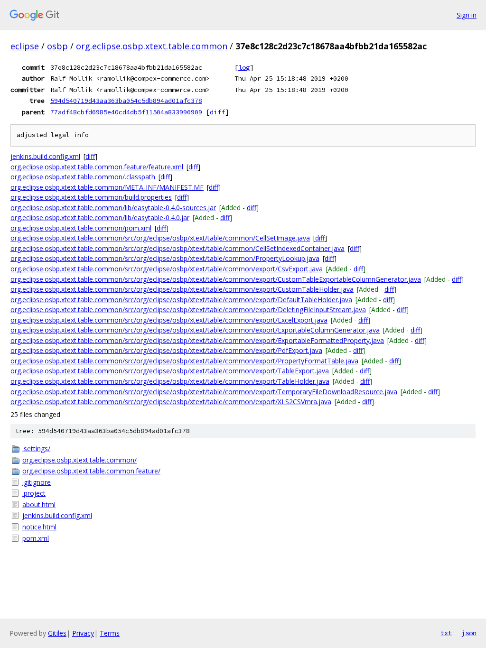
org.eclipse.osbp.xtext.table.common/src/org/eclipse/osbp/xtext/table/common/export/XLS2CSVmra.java (170, 401)
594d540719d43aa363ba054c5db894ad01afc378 (126, 100)
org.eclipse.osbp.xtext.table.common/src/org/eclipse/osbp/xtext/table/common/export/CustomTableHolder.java (182, 289)
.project (34, 493)
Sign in (467, 14)
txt (446, 633)
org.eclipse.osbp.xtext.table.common (151, 46)
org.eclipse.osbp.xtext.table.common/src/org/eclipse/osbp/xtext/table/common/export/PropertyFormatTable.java (184, 360)
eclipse (24, 46)
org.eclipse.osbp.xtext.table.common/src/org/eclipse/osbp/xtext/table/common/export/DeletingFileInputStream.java (188, 309)
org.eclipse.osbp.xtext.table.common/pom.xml (80, 227)
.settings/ (36, 448)
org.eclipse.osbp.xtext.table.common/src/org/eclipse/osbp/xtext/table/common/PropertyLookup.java (164, 258)
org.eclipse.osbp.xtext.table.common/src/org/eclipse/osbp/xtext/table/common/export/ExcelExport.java (168, 319)
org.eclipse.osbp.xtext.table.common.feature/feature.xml (96, 166)
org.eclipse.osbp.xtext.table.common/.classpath (82, 176)
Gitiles (57, 633)
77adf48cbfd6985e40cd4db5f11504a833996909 (126, 112)
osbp (57, 46)
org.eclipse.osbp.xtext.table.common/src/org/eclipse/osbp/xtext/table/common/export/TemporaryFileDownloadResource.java (203, 391)
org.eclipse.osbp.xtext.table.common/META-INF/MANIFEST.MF (107, 187)
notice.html (39, 526)
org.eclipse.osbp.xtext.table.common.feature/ (91, 470)
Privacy (83, 633)
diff (217, 112)
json (469, 633)
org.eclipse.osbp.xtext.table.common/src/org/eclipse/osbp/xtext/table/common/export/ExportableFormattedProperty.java (197, 340)
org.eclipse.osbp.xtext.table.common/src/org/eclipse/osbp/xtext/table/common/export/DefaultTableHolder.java (181, 299)
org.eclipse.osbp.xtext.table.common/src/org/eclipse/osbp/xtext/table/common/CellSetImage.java (160, 237)
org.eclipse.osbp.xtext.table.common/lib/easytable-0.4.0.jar (99, 217)
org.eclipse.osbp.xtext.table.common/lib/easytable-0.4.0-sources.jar (113, 207)
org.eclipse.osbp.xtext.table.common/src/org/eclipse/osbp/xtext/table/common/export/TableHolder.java (169, 381)
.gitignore (36, 482)
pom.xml (35, 538)
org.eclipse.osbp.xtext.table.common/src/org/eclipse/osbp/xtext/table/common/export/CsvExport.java (166, 268)
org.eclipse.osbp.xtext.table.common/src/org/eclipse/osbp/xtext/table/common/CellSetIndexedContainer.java (177, 248)
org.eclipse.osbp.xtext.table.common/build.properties (91, 197)
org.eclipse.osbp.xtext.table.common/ (79, 459)
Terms (110, 633)
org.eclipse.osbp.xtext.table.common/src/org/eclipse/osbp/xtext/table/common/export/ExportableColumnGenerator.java (195, 329)
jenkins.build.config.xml (45, 156)
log (244, 67)
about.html (39, 504)
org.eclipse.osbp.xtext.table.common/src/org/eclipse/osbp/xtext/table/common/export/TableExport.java (169, 370)
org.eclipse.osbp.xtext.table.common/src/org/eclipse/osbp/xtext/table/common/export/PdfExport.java (166, 350)
